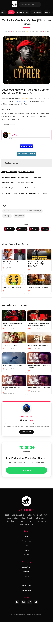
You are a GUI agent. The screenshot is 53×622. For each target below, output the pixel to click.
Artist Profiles (36, 12)
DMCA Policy (26, 590)
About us (26, 581)
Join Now (26, 470)
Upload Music (26, 567)
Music (11, 12)
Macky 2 (25, 98)
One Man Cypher (22, 101)
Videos (47, 12)
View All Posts (27, 432)
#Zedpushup (19, 216)
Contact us (26, 576)
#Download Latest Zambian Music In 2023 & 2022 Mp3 (22, 211)
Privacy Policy (26, 585)
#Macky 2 (7, 216)
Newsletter (26, 572)
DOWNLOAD (26, 146)
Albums (26, 550)
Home (3, 12)
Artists (27, 545)
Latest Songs (26, 541)
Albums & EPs (22, 12)
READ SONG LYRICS (26, 154)
